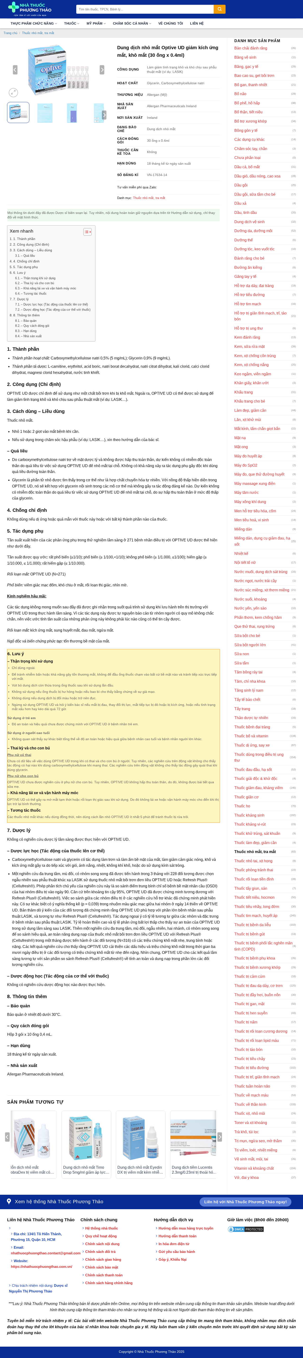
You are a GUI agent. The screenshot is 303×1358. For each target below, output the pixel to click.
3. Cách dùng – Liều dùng (32, 250)
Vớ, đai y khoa (246, 1178)
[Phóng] (13, 92)
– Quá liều (28, 255)
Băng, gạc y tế (246, 67)
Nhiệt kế (241, 554)
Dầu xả (240, 203)
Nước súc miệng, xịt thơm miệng (261, 590)
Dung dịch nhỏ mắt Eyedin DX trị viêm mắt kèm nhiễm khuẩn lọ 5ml (139, 1170)
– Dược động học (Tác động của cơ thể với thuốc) (55, 309)
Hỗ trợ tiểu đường (249, 295)
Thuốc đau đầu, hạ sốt (253, 770)
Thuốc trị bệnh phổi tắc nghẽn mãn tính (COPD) (263, 946)
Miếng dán (243, 529)
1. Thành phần (24, 239)
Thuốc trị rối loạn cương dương (260, 1031)
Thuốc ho (242, 806)
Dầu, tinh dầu (245, 213)
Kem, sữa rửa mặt (249, 347)
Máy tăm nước (246, 493)
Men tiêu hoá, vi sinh (251, 520)
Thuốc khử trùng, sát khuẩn (257, 834)
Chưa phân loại (247, 158)
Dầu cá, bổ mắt (247, 167)
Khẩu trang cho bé (249, 401)
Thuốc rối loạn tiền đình (254, 879)
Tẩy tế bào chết (247, 700)
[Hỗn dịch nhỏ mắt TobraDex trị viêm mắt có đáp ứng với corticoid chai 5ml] (32, 1138)
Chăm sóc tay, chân (250, 149)
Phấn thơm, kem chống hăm (258, 617)
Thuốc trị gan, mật (249, 1004)
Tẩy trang (242, 709)
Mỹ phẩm (95, 23)
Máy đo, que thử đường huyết (259, 474)
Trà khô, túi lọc (246, 1132)
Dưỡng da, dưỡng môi (253, 231)
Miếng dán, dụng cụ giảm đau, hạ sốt (262, 541)
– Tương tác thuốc (34, 293)
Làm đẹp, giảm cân (250, 410)
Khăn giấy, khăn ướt (251, 383)
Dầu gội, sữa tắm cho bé (255, 194)
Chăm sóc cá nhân (130, 23)
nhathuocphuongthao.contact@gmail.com (45, 1253)
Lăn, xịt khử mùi (247, 420)
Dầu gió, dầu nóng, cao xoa (257, 176)
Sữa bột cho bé (247, 636)
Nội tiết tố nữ (245, 563)
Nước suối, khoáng (250, 599)
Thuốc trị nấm (245, 1022)
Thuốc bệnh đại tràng (252, 727)
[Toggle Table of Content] (85, 232)
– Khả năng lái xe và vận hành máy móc (48, 288)
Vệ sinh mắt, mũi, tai (251, 1159)
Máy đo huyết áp (248, 456)
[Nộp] (220, 9)
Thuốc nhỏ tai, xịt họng (253, 861)
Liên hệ (197, 23)
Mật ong (241, 447)
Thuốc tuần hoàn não (252, 1086)
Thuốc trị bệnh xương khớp (257, 967)
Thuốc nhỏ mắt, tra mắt (38, 33)
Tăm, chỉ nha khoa (249, 681)
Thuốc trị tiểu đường (251, 1068)
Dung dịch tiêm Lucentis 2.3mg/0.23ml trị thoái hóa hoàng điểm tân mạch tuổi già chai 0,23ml (193, 1170)
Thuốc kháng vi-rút (250, 824)
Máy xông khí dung (250, 502)
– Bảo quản (28, 321)
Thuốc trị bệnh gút (249, 934)
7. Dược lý (21, 299)
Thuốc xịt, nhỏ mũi (249, 1113)
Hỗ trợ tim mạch (247, 304)
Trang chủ (10, 33)
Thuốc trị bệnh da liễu (252, 925)
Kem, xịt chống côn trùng (255, 356)
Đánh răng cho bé (249, 258)
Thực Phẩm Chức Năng (32, 23)
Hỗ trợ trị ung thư (248, 328)
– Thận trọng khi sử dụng (38, 278)
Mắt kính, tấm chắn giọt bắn (257, 429)
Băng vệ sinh (245, 57)
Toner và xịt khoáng (250, 1123)
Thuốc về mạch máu (251, 1095)
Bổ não (240, 94)
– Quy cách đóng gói (35, 325)
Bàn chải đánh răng (250, 48)
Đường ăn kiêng (248, 267)
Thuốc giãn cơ (246, 797)
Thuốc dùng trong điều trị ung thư (259, 757)
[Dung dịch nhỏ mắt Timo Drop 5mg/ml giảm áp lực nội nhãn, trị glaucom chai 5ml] (86, 1138)
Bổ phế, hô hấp (247, 103)
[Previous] (15, 69)
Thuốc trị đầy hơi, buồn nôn (257, 995)
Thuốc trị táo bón (248, 1050)
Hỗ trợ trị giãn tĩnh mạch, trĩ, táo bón (260, 316)
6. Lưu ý (19, 272)
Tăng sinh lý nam (248, 690)
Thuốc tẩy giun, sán (250, 888)
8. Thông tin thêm (26, 315)
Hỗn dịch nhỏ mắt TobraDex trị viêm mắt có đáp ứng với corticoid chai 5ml (31, 1170)
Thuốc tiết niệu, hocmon (254, 897)
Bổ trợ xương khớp (250, 121)
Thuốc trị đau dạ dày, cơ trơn (258, 986)
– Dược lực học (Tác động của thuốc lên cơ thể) (54, 304)
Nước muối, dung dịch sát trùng (260, 572)
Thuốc (70, 23)
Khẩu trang (243, 392)
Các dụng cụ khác (249, 139)
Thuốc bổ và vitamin (251, 736)
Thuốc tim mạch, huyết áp (255, 916)
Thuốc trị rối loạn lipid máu (256, 1041)
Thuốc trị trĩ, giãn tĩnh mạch (257, 1077)
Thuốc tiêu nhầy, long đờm (256, 907)
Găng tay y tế (245, 276)
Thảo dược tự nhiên (251, 718)
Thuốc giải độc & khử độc (255, 779)
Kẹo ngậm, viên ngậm (252, 374)
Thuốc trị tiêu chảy (249, 1059)
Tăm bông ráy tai (248, 672)
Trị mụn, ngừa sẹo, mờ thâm (258, 1141)
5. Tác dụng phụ (25, 267)
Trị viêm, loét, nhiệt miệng (255, 1150)
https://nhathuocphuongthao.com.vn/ (41, 1267)
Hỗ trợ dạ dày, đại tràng (254, 286)
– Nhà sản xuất (31, 336)
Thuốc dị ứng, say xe (252, 745)
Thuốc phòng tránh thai (253, 870)
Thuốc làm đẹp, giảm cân (255, 843)
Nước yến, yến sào (250, 608)
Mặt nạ (240, 438)
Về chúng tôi (170, 23)
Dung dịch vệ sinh (249, 222)
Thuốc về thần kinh (250, 1104)
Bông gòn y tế (246, 130)
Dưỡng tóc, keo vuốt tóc (254, 249)
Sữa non (241, 654)
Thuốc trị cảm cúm (249, 976)
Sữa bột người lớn (250, 645)
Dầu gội (241, 185)
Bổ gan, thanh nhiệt (250, 85)
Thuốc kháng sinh (249, 815)
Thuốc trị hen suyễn (250, 1013)
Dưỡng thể (243, 240)
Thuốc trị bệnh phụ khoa (254, 958)
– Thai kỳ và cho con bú (37, 283)
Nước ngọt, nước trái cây (255, 581)
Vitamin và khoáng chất (254, 1168)
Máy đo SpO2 (245, 465)
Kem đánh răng (247, 337)
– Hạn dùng (28, 331)
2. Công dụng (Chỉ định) (31, 244)
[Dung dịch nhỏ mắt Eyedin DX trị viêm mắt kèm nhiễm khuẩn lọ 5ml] (140, 1138)
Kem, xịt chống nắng (251, 365)
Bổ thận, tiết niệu (248, 112)
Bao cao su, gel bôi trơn (254, 76)
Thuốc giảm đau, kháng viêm (258, 788)
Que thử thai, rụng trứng (254, 626)
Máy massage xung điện (254, 484)
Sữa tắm (241, 663)
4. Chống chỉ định (26, 261)
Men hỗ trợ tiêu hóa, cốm (255, 511)
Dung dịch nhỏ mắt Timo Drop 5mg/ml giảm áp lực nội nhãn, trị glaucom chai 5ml (84, 1170)
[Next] (102, 69)
